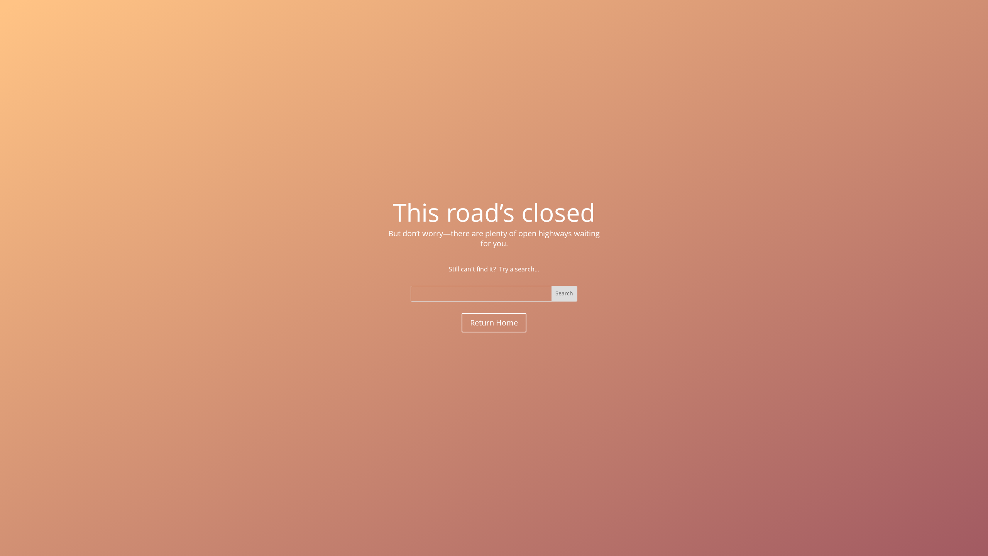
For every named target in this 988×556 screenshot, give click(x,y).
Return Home (494, 322)
